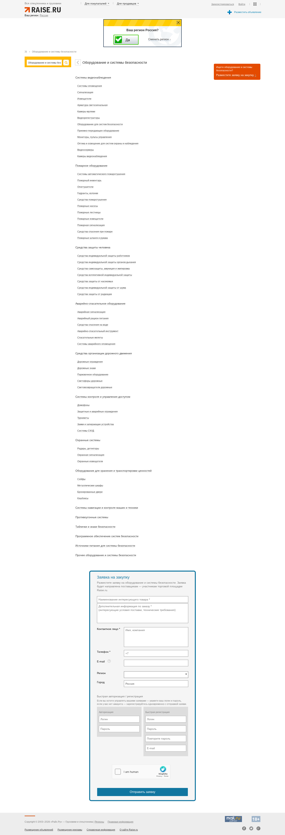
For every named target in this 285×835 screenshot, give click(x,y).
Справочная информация (101, 829)
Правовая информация (120, 821)
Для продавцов (126, 3)
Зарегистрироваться (222, 4)
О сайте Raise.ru (129, 829)
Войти (241, 4)
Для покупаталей (95, 3)
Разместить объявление (247, 12)
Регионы (99, 821)
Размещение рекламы (70, 829)
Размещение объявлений (39, 829)
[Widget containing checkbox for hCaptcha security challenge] (141, 771)
